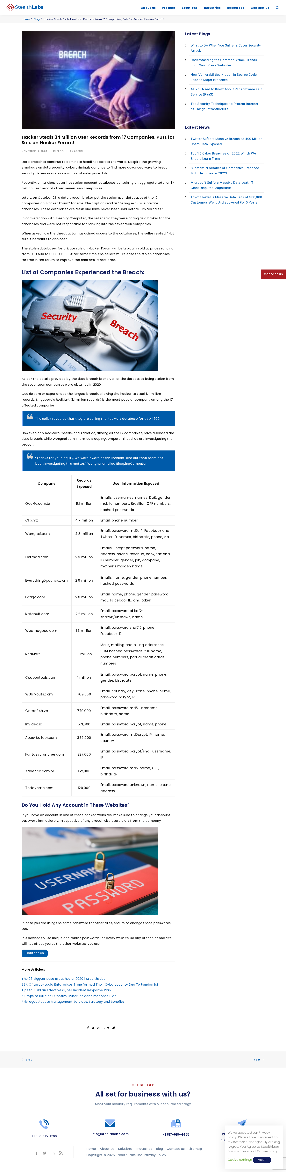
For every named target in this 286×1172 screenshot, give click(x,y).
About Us (107, 1149)
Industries (212, 8)
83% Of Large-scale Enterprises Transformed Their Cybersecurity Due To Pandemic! (90, 984)
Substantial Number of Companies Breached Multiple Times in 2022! (225, 170)
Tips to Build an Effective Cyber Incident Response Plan (66, 990)
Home (26, 19)
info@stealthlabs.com (110, 1134)
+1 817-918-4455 (175, 1134)
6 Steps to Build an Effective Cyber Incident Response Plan (69, 996)
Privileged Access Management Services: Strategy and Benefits (73, 1001)
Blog (37, 19)
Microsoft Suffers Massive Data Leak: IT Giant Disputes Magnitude (222, 185)
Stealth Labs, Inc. (129, 1155)
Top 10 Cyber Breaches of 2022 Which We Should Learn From (223, 156)
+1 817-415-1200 (44, 1136)
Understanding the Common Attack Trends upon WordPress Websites (224, 62)
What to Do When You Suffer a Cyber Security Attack (226, 48)
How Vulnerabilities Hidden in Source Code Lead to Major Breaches (224, 77)
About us (148, 8)
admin (78, 151)
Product (169, 8)
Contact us (260, 8)
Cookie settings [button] (240, 1159)
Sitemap (195, 1149)
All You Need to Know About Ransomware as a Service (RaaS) (226, 91)
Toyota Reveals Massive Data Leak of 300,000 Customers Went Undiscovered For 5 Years (226, 199)
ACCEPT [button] (262, 1159)
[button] (276, 13)
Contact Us (34, 953)
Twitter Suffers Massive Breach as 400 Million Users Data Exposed (226, 141)
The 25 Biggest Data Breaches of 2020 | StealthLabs (63, 978)
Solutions (190, 8)
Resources (235, 8)
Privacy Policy (155, 1155)
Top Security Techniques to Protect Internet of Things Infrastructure (224, 106)
